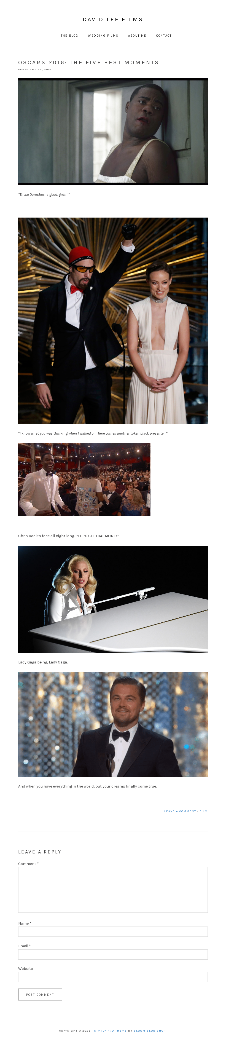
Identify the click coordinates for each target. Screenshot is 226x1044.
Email (24, 946)
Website (25, 968)
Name (24, 923)
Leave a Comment (180, 811)
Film (204, 811)
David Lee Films (113, 19)
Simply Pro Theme (110, 1030)
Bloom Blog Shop (150, 1030)
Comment (28, 863)
